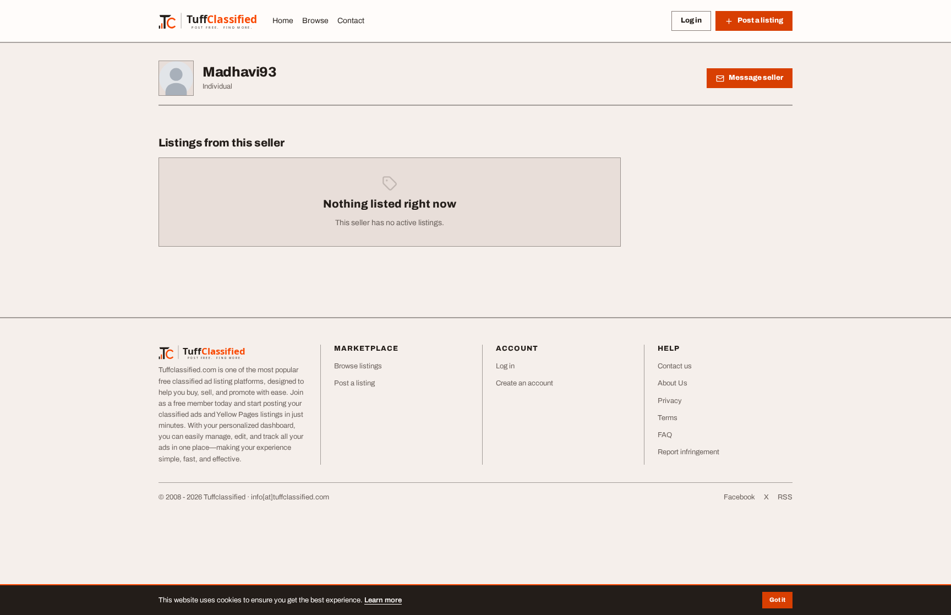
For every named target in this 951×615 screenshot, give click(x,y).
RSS (785, 497)
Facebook (739, 497)
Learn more (383, 600)
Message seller (756, 77)
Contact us (675, 366)
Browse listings (358, 366)
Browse (315, 21)
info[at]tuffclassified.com (290, 497)
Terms (667, 418)
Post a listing (354, 383)
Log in (691, 20)
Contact (350, 21)
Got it (777, 599)
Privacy (670, 401)
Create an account (524, 383)
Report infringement (688, 452)
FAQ (665, 435)
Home (282, 21)
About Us (672, 383)
